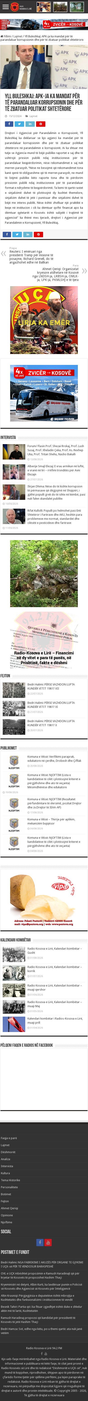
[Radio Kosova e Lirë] (44, 7)
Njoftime (6, 1222)
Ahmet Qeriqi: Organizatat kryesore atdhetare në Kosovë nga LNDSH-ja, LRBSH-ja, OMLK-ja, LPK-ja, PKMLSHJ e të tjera (55, 273)
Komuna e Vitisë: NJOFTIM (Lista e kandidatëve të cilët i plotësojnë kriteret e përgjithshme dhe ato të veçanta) (54, 842)
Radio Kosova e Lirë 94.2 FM (44, 1348)
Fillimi (7, 36)
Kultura (5, 1173)
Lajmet (18, 36)
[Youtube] (48, 1242)
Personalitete (9, 1187)
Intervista (7, 1166)
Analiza (5, 1159)
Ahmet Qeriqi (9, 1208)
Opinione (7, 1215)
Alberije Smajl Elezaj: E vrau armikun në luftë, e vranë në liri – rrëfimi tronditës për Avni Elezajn (56, 470)
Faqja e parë (9, 1138)
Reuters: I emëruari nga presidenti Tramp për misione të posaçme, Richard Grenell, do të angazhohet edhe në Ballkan (31, 255)
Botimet (6, 1194)
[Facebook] (40, 1242)
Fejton (5, 1201)
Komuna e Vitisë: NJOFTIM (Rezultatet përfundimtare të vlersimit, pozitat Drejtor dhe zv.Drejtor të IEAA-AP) (54, 803)
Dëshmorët (8, 1152)
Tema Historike (10, 1180)
